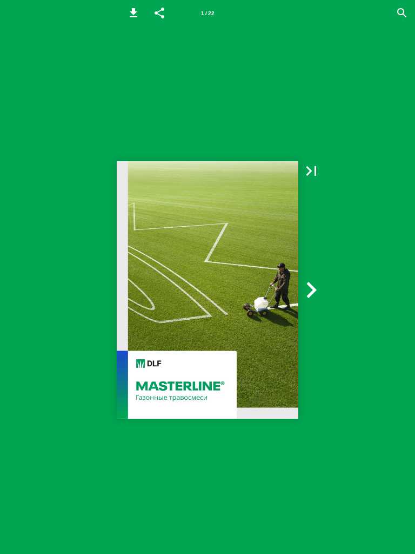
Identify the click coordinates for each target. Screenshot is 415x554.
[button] (133, 13)
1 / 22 (208, 13)
